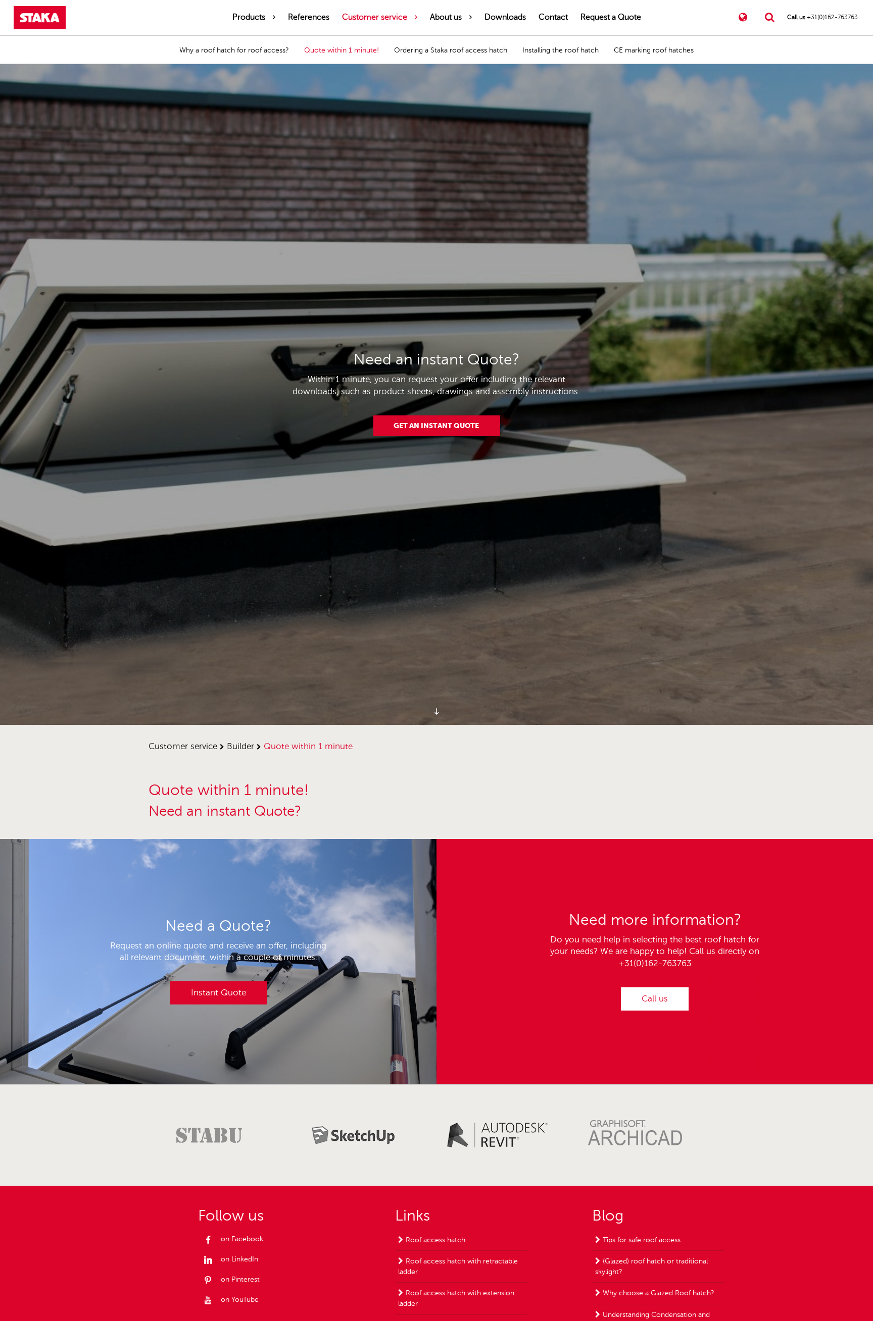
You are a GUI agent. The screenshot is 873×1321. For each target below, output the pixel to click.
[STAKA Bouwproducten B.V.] (40, 17)
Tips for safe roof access (642, 1240)
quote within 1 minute (308, 746)
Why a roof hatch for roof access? (234, 50)
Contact (553, 17)
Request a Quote (610, 17)
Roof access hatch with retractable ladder (458, 1266)
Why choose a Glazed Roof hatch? (658, 1293)
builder (240, 746)
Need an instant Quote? (225, 811)
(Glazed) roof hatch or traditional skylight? (651, 1266)
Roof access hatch (435, 1240)
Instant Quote (218, 992)
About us (446, 17)
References (308, 17)
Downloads (505, 17)
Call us (655, 998)
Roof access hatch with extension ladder (456, 1298)
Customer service (374, 17)
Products (248, 17)
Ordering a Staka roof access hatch (450, 50)
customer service (183, 746)
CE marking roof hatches (654, 50)
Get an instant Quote (436, 425)
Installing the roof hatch (560, 50)
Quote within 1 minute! (341, 50)
